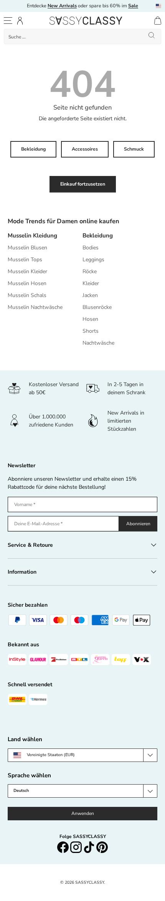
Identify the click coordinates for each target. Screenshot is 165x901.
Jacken (90, 295)
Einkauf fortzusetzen (82, 184)
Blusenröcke (97, 307)
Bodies (90, 247)
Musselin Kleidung (32, 235)
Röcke (89, 271)
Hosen (90, 319)
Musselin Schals (27, 295)
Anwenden (82, 813)
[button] (157, 21)
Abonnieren (138, 524)
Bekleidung (33, 149)
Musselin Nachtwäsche (35, 307)
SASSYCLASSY (89, 882)
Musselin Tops (25, 259)
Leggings (93, 259)
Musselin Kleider (27, 271)
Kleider (90, 283)
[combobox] (82, 36)
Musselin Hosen (27, 283)
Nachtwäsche (98, 343)
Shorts (90, 331)
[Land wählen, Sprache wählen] (158, 6)
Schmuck (134, 149)
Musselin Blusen (27, 247)
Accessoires (85, 149)
